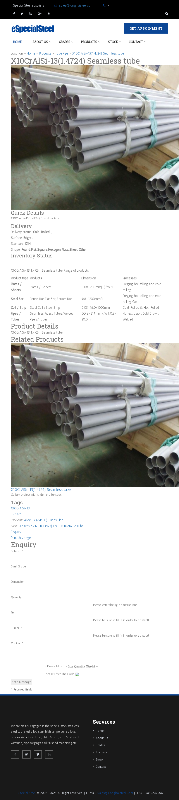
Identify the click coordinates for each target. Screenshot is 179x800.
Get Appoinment (146, 28)
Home (17, 42)
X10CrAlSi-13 (20, 508)
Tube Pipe (62, 53)
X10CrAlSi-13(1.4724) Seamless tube (98, 53)
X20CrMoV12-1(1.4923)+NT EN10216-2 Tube (51, 526)
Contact (136, 42)
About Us (40, 42)
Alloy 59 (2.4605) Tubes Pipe (43, 520)
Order (14, 261)
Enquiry (16, 532)
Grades (64, 42)
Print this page (21, 538)
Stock (113, 42)
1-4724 (16, 514)
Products (89, 42)
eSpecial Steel (26, 793)
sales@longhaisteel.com (76, 5)
